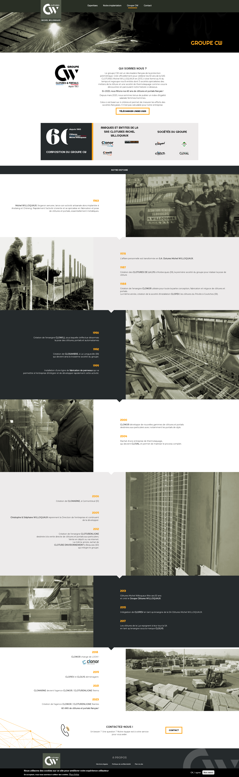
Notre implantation (112, 5)
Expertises (93, 5)
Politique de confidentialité (121, 764)
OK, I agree (196, 772)
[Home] (52, 11)
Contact (148, 5)
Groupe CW (132, 5)
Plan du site (139, 764)
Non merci (208, 772)
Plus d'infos (74, 774)
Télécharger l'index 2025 (132, 111)
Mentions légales (102, 764)
